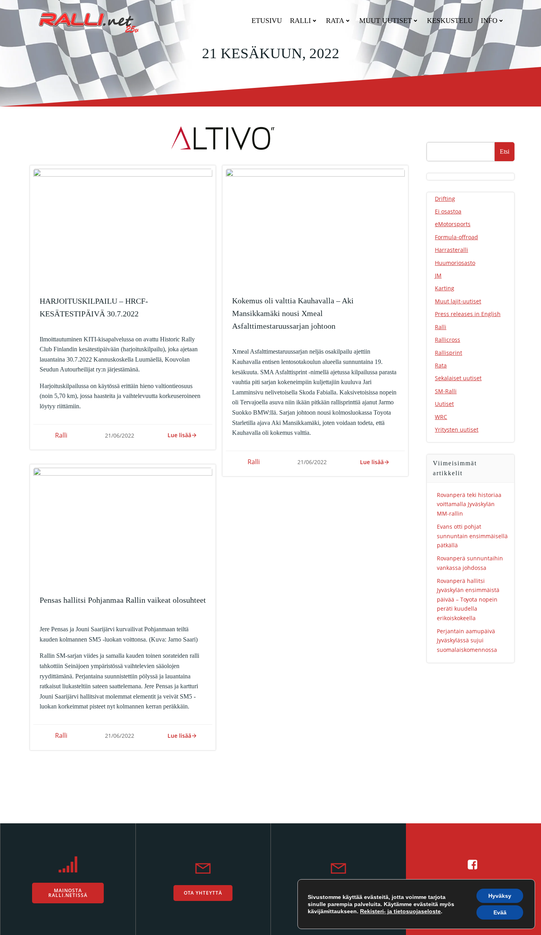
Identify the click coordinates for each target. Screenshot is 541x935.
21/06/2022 (119, 435)
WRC (441, 417)
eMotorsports (453, 224)
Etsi (504, 151)
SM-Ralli (446, 391)
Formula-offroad (456, 237)
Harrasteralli (451, 249)
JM (438, 275)
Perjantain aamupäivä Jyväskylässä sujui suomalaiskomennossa (467, 640)
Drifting (445, 198)
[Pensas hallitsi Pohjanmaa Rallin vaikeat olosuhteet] (122, 526)
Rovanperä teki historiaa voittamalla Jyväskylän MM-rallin (469, 504)
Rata (335, 21)
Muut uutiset (385, 21)
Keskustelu (450, 21)
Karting (444, 288)
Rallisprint (448, 352)
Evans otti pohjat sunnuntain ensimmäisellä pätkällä (472, 536)
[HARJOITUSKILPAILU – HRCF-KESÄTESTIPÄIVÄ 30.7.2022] (122, 227)
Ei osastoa (448, 211)
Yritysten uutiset (456, 429)
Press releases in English (468, 314)
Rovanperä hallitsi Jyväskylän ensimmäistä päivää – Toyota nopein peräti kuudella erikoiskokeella (468, 599)
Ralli (300, 21)
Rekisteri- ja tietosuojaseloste (400, 911)
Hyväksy (499, 896)
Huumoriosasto (455, 263)
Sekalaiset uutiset (458, 378)
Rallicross (447, 339)
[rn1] (219, 137)
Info (489, 21)
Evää (500, 912)
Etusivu (266, 21)
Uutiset (444, 404)
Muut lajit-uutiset (458, 301)
